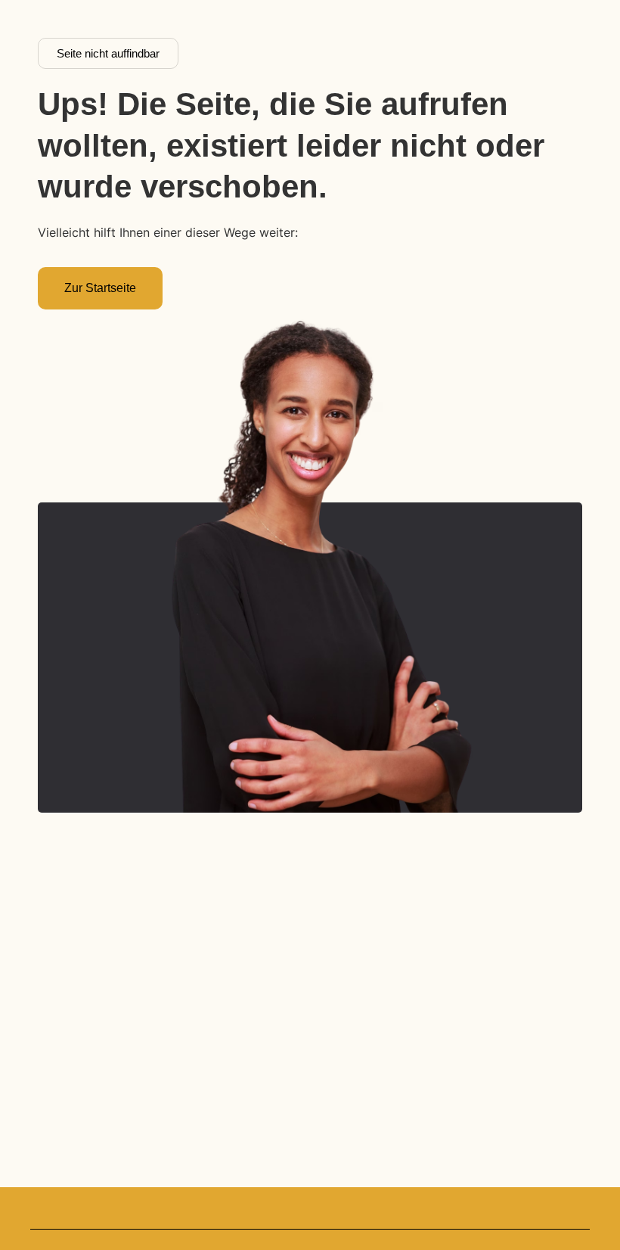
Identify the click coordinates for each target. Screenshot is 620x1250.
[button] (108, 53)
